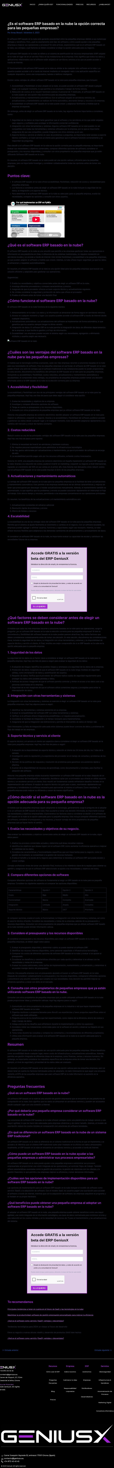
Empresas (87, 1380)
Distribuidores (87, 1388)
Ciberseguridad (105, 1372)
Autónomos (86, 1372)
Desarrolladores (87, 1397)
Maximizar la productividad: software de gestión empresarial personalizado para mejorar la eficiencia (50, 1315)
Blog (53, 1391)
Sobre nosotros (70, 1372)
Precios (79, 4)
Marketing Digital (104, 1402)
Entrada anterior (10, 1350)
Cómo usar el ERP (53, 1372)
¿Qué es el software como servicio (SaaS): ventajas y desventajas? (36, 1321)
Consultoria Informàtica (105, 1411)
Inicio (32, 4)
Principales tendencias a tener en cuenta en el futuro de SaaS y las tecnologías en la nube (45, 1309)
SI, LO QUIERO (39, 606)
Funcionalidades (64, 4)
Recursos (91, 4)
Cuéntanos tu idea (70, 1380)
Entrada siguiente (103, 1350)
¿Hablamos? (104, 4)
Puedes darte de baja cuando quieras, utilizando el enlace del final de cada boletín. (56, 590)
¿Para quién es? (45, 4)
